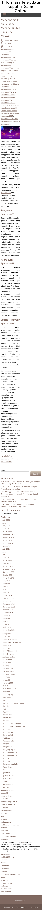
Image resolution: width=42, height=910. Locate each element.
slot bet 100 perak (8, 857)
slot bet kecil (7, 718)
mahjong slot (8, 668)
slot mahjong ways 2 (10, 755)
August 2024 (7, 581)
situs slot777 (8, 706)
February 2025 (8, 563)
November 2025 (9, 537)
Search (3, 470)
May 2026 (6, 526)
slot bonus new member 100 (14, 726)
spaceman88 (10, 43)
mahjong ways (8, 671)
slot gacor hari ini (9, 746)
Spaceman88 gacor (8, 62)
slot (2, 816)
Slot (2, 43)
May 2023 (6, 624)
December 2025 (9, 534)
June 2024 (7, 586)
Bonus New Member (11, 40)
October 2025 (8, 540)
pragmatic (5, 807)
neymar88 (6, 680)
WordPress (34, 907)
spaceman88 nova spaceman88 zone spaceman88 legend (10, 84)
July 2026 (6, 520)
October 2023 (8, 610)
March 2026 (7, 531)
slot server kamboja (10, 764)
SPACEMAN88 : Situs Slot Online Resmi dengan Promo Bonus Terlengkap (19, 488)
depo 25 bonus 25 (10, 651)
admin (6, 456)
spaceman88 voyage (9, 121)
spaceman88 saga (8, 97)
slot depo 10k (8, 732)
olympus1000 (8, 683)
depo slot (4, 880)
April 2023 (7, 627)
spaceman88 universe (9, 119)
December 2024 (9, 569)
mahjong (6, 665)
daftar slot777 (8, 648)
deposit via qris (8, 654)
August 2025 (7, 546)
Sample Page (20, 900)
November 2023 (9, 607)
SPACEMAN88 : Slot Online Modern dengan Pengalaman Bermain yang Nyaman (17, 505)
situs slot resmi (6, 833)
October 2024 (8, 575)
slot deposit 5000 (7, 790)
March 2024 (7, 595)
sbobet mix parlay (9, 689)
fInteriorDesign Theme (12, 907)
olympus (4, 819)
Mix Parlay (6, 677)
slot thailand (7, 767)
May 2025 (6, 555)
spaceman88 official (8, 89)
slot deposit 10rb (9, 741)
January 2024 (8, 601)
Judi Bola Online (9, 657)
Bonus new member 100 (10, 874)
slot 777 (6, 712)
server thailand (6, 796)
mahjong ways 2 (9, 674)
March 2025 (7, 560)
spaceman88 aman (8, 57)
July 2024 (6, 584)
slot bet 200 (7, 715)
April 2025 (7, 557)
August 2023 (7, 615)
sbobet (5, 686)
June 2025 (7, 552)
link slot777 (7, 660)
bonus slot (7, 645)
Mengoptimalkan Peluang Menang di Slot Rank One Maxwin (10, 28)
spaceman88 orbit (8, 94)
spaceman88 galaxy (8, 65)
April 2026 (7, 529)
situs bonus (7, 697)
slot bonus (7, 720)
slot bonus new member (12, 723)
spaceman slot (8, 775)
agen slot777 (8, 636)
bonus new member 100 (12, 642)
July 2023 (6, 618)
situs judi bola (8, 700)
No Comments (6, 461)
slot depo (6, 729)
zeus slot (6, 787)
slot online (5, 865)
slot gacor (6, 744)
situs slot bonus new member (14, 703)
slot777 (6, 770)
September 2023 (9, 612)
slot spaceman (6, 822)
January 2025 (8, 566)
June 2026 (7, 523)
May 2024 (6, 589)
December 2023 (9, 604)
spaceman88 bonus (8, 60)
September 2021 (9, 630)
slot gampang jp (9, 749)
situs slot (4, 830)
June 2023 (7, 621)
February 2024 (8, 598)
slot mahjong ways (10, 752)
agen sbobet (5, 854)
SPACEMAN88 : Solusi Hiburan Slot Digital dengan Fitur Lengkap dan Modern (20, 482)
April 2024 (7, 592)
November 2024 (9, 572)
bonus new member (8, 836)
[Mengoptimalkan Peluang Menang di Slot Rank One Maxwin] (10, 138)
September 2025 (9, 543)
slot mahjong (6, 839)
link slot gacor (6, 883)
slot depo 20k (8, 735)
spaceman (6, 773)
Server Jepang (8, 694)
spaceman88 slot (7, 100)
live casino (7, 663)
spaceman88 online (8, 92)
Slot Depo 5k (8, 738)
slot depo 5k (6, 886)
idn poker (4, 860)
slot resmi (6, 761)
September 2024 (9, 578)
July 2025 (6, 549)
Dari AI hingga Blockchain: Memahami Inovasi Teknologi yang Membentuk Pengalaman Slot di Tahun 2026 (19, 494)
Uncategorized (8, 784)
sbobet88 (6, 691)
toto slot (6, 781)
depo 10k (4, 793)
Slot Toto (4, 799)
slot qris (6, 758)
